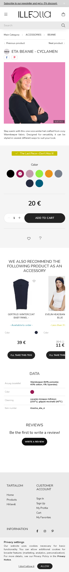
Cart (38, 513)
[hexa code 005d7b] (39, 183)
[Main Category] (11, 34)
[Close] (64, 3)
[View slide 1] (30, 121)
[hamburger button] (6, 14)
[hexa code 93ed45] (39, 174)
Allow (45, 566)
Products (12, 500)
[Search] (63, 25)
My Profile (42, 508)
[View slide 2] (36, 121)
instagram (45, 531)
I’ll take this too (21, 355)
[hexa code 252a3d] (30, 183)
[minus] (9, 218)
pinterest (52, 531)
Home (10, 495)
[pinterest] (14, 57)
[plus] (19, 218)
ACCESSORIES (33, 34)
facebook (37, 531)
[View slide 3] (40, 121)
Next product (56, 43)
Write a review (34, 441)
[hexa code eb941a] (49, 174)
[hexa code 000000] (10, 174)
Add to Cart (44, 218)
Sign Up (40, 503)
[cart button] (63, 14)
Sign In (40, 498)
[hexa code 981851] (20, 174)
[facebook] (7, 57)
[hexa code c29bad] (30, 174)
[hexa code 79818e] (58, 174)
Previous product (15, 43)
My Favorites (43, 517)
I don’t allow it (26, 566)
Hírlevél (11, 504)
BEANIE (52, 34)
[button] (29, 238)
